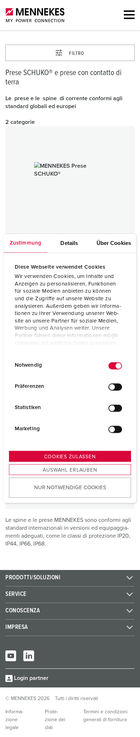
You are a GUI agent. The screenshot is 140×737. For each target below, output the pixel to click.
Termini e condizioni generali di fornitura (105, 715)
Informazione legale (14, 719)
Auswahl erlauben (70, 469)
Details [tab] (69, 243)
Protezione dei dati (55, 719)
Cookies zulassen (69, 456)
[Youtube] (10, 655)
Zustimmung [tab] (25, 242)
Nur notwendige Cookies (70, 487)
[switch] (115, 387)
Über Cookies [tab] (114, 243)
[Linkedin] (28, 655)
